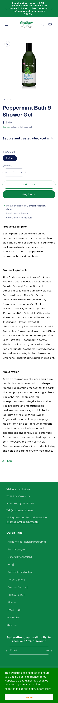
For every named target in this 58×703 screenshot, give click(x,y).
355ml (9, 158)
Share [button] (9, 461)
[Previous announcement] (6, 8)
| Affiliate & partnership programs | (26, 542)
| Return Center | (15, 580)
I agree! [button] (29, 697)
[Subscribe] (47, 651)
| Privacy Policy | (15, 595)
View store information (19, 218)
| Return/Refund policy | (19, 572)
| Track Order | (14, 610)
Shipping (7, 127)
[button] (6, 24)
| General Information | (19, 557)
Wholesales (12, 617)
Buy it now (29, 194)
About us (11, 625)
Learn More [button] (44, 688)
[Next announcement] (51, 8)
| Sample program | (17, 549)
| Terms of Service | (17, 587)
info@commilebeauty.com (22, 522)
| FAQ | (10, 564)
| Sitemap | (12, 602)
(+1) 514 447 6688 (22, 510)
